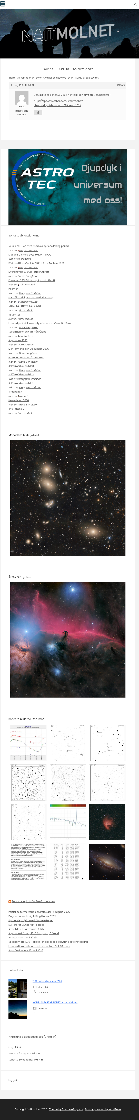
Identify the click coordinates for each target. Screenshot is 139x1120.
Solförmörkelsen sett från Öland (27, 331)
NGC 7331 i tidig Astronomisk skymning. (31, 297)
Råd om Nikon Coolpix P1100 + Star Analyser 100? (36, 263)
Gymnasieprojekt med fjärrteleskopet (30, 920)
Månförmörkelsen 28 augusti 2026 (28, 349)
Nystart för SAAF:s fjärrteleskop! (26, 925)
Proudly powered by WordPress (103, 1109)
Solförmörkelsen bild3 (21, 366)
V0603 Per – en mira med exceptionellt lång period (38, 246)
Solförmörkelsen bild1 (20, 383)
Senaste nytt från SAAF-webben (33, 901)
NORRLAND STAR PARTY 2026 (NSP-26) (55, 1002)
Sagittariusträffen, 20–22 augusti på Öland (33, 933)
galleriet (34, 435)
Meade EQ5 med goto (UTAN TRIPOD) (30, 254)
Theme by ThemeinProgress (66, 1109)
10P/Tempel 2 (16, 409)
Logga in (13, 1080)
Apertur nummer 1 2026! (22, 937)
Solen (39, 77)
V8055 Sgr (14, 314)
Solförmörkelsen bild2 (21, 374)
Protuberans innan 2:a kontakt (26, 357)
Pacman (13, 289)
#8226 (121, 84)
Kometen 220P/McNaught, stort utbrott (31, 280)
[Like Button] (38, 112)
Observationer (25, 77)
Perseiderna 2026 (18, 400)
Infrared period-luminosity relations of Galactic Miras (39, 323)
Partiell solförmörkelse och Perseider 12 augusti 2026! (39, 912)
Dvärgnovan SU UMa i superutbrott (28, 272)
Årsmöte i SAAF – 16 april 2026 (25, 950)
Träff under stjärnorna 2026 (47, 981)
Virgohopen (15, 391)
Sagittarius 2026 (17, 340)
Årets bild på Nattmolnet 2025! (26, 929)
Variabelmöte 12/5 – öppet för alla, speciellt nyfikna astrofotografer (48, 942)
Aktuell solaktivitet (55, 77)
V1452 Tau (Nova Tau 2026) (24, 306)
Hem (12, 77)
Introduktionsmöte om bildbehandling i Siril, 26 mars (39, 946)
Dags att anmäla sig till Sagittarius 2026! (32, 916)
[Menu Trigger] (2, 3)
